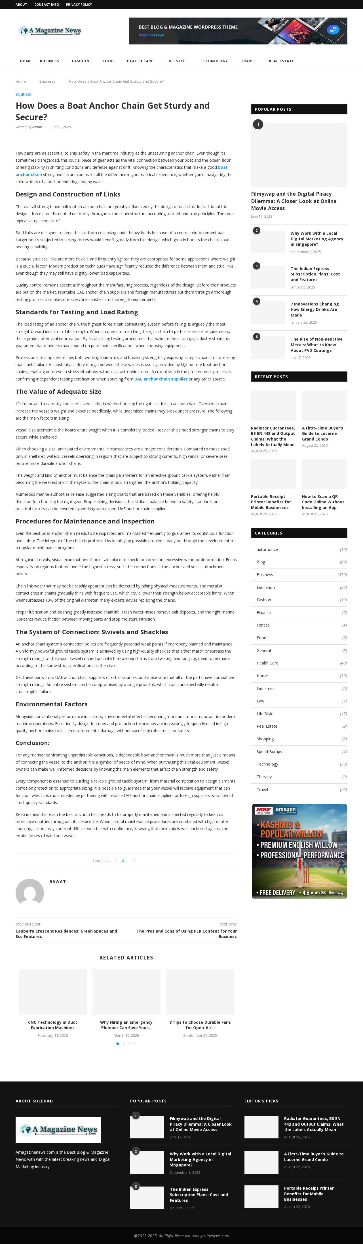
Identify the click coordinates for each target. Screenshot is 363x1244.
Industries (302, 688)
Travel (248, 61)
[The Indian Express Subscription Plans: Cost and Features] (268, 277)
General (302, 650)
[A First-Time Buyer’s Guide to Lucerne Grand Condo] (324, 405)
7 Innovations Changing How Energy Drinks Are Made (315, 309)
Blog (302, 562)
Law (302, 701)
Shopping (302, 738)
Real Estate (281, 61)
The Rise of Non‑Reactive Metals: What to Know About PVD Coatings (317, 344)
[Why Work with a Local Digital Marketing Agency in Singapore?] (268, 241)
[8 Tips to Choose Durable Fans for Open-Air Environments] (200, 992)
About (21, 4)
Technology (214, 61)
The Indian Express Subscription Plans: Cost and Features (315, 274)
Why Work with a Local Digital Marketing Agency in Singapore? (317, 238)
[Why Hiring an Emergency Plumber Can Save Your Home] (126, 992)
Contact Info (46, 4)
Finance (302, 612)
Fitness (302, 625)
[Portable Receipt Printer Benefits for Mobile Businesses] (273, 474)
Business (49, 61)
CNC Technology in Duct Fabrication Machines (52, 1025)
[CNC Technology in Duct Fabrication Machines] (53, 992)
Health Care (140, 61)
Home (25, 61)
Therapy (302, 776)
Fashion (81, 61)
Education (302, 587)
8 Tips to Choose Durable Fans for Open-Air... (200, 1025)
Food (108, 61)
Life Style (177, 61)
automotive (302, 549)
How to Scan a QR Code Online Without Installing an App (323, 502)
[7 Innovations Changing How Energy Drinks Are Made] (268, 312)
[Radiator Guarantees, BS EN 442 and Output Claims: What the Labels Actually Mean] (273, 405)
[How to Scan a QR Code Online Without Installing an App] (324, 474)
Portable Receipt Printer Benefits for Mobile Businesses (271, 502)
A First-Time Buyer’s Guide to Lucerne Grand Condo (322, 433)
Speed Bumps (302, 751)
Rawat (37, 127)
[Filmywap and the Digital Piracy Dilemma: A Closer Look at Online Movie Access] (299, 155)
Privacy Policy (79, 4)
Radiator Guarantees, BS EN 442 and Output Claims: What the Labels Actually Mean (273, 436)
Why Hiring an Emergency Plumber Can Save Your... (126, 1025)
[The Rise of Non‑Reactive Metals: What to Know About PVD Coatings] (268, 347)
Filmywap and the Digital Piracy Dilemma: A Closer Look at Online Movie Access (294, 200)
